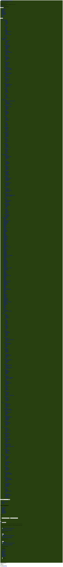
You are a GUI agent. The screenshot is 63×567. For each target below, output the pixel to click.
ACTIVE (6, 94)
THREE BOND (6, 294)
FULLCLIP (7, 75)
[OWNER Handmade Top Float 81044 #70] (8, 528)
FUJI (6, 447)
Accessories (5, 20)
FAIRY (6, 322)
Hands (5, 471)
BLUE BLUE (7, 315)
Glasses (5, 466)
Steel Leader (5, 148)
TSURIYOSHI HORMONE (8, 301)
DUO (6, 207)
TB (4, 293)
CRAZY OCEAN (7, 86)
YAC (4, 306)
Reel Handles (7, 419)
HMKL (5, 247)
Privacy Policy (4, 11)
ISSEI (6, 158)
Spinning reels (6, 421)
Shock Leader (6, 143)
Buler (4, 160)
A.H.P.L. (6, 398)
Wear (2, 454)
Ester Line (5, 105)
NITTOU (5, 272)
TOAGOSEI (5, 296)
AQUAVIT (7, 326)
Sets (4, 353)
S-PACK (5, 278)
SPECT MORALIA (6, 288)
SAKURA (5, 279)
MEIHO (6, 65)
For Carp (5, 116)
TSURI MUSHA (6, 299)
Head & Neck (6, 477)
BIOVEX (6, 350)
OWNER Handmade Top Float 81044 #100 (7, 544)
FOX (6, 80)
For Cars (6, 23)
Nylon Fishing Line (6, 127)
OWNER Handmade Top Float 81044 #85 (7, 537)
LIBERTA (5, 256)
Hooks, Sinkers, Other (5, 154)
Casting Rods (5, 427)
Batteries (6, 27)
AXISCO (6, 53)
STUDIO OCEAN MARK (7, 289)
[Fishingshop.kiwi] (3, 0)
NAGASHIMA (6, 268)
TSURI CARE (6, 298)
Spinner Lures (6, 364)
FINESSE (6, 91)
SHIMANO (5, 283)
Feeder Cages (5, 165)
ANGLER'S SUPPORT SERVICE (10, 195)
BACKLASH (7, 54)
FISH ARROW (6, 238)
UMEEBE (5, 302)
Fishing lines (3, 99)
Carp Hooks (7, 188)
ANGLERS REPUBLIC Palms (9, 339)
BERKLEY (7, 111)
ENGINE (5, 235)
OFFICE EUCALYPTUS (7, 275)
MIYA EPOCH (7, 174)
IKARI (5, 248)
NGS (4, 270)
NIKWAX (5, 271)
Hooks (5, 192)
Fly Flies (5, 319)
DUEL (6, 101)
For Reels (5, 77)
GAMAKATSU (7, 64)
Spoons (5, 375)
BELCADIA (5, 223)
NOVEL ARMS (6, 274)
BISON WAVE (7, 57)
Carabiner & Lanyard (8, 31)
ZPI (4, 312)
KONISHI (5, 254)
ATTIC (6, 320)
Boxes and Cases (6, 50)
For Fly (6, 24)
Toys (6, 37)
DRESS (6, 90)
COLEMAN (7, 469)
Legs (4, 482)
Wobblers (5, 396)
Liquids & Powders (4, 217)
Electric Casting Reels (8, 409)
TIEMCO (5, 295)
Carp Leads (7, 189)
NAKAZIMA (6, 269)
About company (4, 507)
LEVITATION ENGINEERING (8, 255)
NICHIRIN (7, 136)
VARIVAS (5, 304)
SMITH (5, 285)
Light (6, 28)
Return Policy (4, 14)
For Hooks (6, 33)
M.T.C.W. (5, 259)
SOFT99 (5, 286)
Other (6, 36)
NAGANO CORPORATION (8, 267)
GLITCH (5, 244)
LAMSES (6, 490)
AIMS (6, 451)
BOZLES (6, 146)
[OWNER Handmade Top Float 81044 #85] (8, 535)
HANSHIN (5, 246)
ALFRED (6, 41)
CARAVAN (5, 229)
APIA (6, 89)
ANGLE (6, 42)
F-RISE (6, 346)
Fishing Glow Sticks (6, 171)
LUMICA (6, 173)
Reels (3, 402)
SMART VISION (6, 284)
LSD (6, 491)
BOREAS (6, 373)
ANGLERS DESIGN (8, 68)
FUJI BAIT (7, 124)
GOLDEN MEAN (6, 245)
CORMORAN (7, 389)
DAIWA (6, 47)
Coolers (5, 61)
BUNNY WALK (7, 468)
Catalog (2, 18)
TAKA (5, 291)
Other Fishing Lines (6, 132)
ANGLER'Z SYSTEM (8, 378)
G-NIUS (6, 406)
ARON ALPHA (6, 221)
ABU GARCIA (7, 40)
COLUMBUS (6, 231)
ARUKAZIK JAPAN (8, 106)
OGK (6, 442)
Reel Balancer (7, 418)
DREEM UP (7, 48)
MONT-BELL (6, 264)
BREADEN (7, 85)
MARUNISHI (6, 261)
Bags (4, 39)
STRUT (5, 290)
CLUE (6, 328)
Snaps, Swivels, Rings (7, 214)
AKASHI (6, 325)
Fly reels (5, 410)
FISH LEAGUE (6, 239)
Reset (1, 522)
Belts (4, 455)
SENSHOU (5, 281)
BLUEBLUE (7, 351)
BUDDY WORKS (8, 73)
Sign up (3, 16)
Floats (3, 502)
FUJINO (6, 125)
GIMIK (5, 243)
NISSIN (6, 413)
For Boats (6, 22)
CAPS (6, 123)
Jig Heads (5, 198)
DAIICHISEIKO (7, 46)
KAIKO (6, 169)
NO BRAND (5, 273)
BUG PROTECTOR (7, 227)
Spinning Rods (6, 449)
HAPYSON (7, 157)
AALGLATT (7, 149)
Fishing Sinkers (6, 176)
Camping (6, 21)
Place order (5, 566)
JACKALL (5, 251)
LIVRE (5, 257)
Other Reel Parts (7, 417)
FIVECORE (5, 240)
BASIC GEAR (7, 43)
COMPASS (7, 457)
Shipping (3, 12)
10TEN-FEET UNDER (8, 359)
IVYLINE (5, 250)
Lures (3, 313)
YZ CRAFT (5, 309)
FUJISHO (6, 323)
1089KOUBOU (7, 397)
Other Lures (5, 342)
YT (4, 308)
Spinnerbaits (5, 369)
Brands (3, 10)
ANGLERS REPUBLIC (8, 52)
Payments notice (4, 511)
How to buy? (4, 9)
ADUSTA (6, 338)
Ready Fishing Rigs (6, 203)
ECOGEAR (5, 234)
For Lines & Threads (8, 34)
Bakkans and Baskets (7, 45)
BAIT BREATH (7, 201)
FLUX (5, 241)
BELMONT (7, 56)
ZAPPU (5, 311)
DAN (6, 114)
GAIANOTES (6, 242)
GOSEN (6, 109)
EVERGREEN (7, 317)
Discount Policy (4, 13)
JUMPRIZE (5, 252)
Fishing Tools (5, 30)
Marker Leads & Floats (8, 190)
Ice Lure (5, 330)
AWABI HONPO (6, 222)
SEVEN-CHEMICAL (7, 282)
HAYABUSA (7, 103)
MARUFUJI (7, 120)
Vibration (5, 391)
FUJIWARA (7, 152)
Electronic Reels (6, 408)
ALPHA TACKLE (8, 404)
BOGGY (6, 212)
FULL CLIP (7, 81)
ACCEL (6, 209)
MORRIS (5, 265)
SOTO (5, 287)
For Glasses (5, 72)
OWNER (6, 164)
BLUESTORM (7, 485)
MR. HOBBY (6, 266)
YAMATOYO (6, 307)
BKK (6, 463)
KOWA (6, 489)
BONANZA (5, 225)
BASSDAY (7, 383)
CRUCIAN (7, 113)
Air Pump (6, 26)
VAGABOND (6, 303)
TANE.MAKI (6, 292)
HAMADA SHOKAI (8, 156)
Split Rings (6, 216)
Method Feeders (7, 191)
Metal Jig (5, 337)
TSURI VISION (6, 300)
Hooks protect (6, 88)
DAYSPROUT (7, 108)
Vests (4, 493)
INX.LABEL (5, 249)
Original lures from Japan (9, 0)
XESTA (5, 305)
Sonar (6, 29)
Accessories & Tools (5, 19)
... (5, 25)
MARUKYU (5, 260)
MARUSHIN (6, 262)
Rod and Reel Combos (7, 438)
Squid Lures (5, 380)
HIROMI (6, 172)
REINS (5, 277)
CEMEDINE (5, 230)
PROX (6, 414)
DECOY (6, 133)
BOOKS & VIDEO (5, 38)
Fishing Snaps (7, 215)
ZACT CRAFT (6, 310)
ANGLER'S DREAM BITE (9, 377)
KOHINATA (5, 253)
